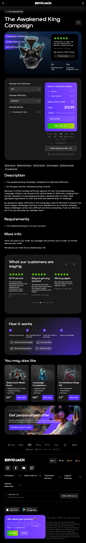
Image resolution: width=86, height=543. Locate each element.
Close (24, 533)
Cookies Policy (20, 528)
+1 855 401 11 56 (13, 494)
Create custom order (21, 427)
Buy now (21, 397)
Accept (12, 533)
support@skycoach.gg (15, 497)
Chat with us (68, 496)
